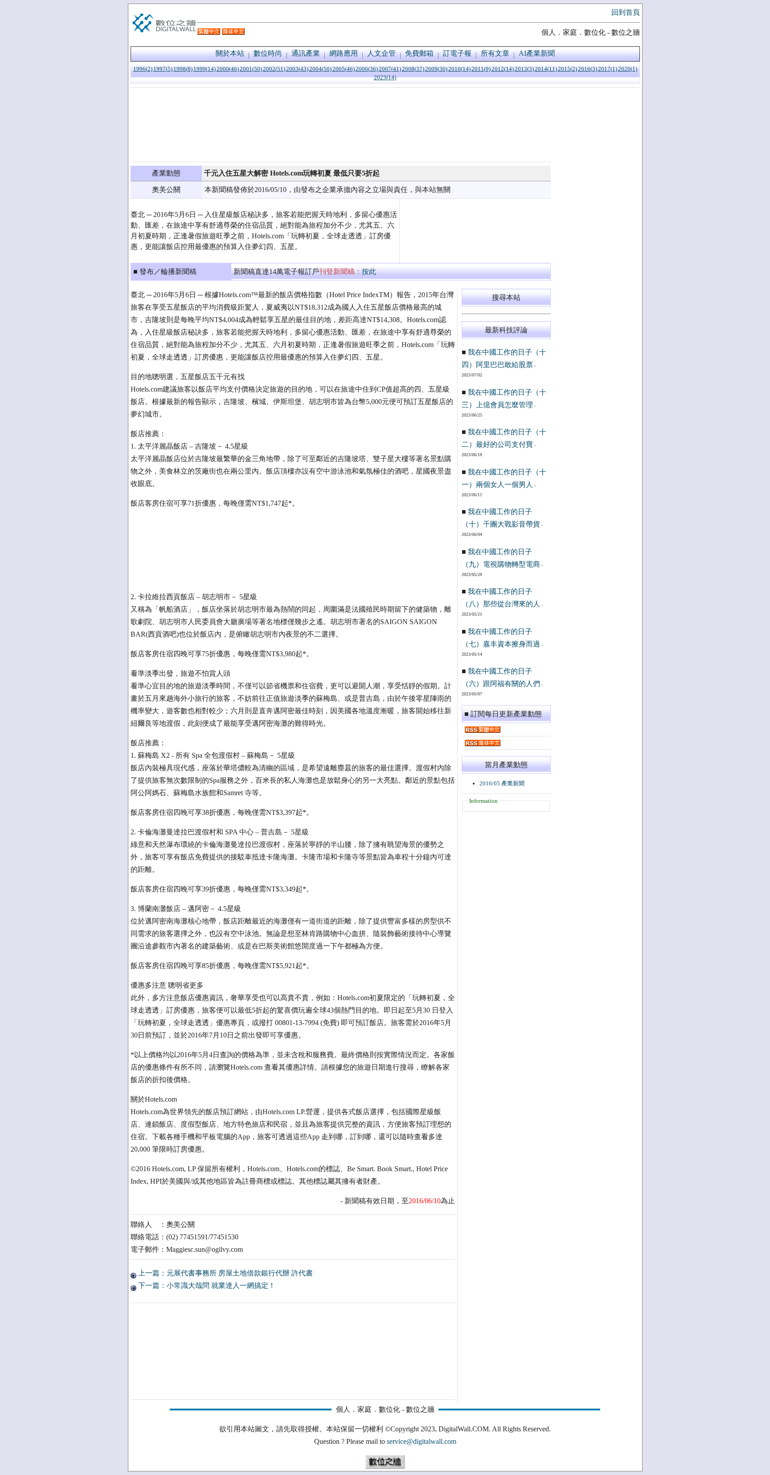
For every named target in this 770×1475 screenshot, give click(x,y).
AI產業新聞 (537, 53)
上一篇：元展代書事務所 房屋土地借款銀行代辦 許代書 (224, 1273)
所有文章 (495, 53)
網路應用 (343, 53)
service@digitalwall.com (421, 1441)
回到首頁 (625, 12)
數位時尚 (268, 53)
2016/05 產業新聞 (501, 783)
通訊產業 (305, 53)
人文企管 (381, 53)
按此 (369, 271)
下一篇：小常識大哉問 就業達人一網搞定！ (205, 1285)
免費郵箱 (419, 53)
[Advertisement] (341, 124)
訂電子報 (457, 53)
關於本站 (230, 53)
